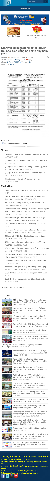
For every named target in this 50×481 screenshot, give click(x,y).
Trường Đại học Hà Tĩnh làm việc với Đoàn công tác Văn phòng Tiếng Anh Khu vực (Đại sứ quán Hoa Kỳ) (29, 422)
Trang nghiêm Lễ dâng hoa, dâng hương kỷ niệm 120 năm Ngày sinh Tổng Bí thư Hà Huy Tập (30, 361)
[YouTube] (16, 476)
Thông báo (24, 57)
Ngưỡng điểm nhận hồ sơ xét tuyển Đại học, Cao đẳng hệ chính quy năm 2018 (24, 51)
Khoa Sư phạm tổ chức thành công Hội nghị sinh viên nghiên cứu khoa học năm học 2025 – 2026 (30, 353)
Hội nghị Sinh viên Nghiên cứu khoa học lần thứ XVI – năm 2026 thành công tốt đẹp (29, 317)
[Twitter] (7, 476)
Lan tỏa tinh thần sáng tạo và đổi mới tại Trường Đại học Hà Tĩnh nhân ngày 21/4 (28, 368)
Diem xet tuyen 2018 (12, 143)
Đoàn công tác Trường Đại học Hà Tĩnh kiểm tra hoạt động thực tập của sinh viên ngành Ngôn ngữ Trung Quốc (30, 414)
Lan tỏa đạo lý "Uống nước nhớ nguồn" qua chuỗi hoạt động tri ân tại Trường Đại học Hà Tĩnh (29, 302)
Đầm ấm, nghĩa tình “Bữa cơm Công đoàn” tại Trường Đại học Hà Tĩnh (30, 400)
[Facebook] (3, 476)
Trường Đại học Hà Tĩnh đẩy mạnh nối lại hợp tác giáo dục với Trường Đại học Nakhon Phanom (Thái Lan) (30, 436)
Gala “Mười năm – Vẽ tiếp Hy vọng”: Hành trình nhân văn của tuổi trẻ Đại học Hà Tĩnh (29, 393)
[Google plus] (11, 476)
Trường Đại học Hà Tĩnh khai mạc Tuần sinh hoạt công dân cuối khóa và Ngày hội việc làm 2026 (30, 338)
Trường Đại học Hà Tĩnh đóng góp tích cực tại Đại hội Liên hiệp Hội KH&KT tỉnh (30, 325)
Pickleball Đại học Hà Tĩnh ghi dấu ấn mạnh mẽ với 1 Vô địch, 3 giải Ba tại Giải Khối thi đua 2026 (29, 377)
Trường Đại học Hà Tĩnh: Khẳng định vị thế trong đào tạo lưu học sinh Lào (29, 407)
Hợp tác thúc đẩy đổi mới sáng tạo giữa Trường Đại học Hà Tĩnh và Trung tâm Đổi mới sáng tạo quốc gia (29, 385)
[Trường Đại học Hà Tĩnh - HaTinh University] (6, 3)
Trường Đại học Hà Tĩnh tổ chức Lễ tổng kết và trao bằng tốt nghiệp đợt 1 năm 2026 (29, 309)
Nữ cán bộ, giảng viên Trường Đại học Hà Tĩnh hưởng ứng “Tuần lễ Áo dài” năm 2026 (29, 444)
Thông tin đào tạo (13, 36)
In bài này (48, 57)
